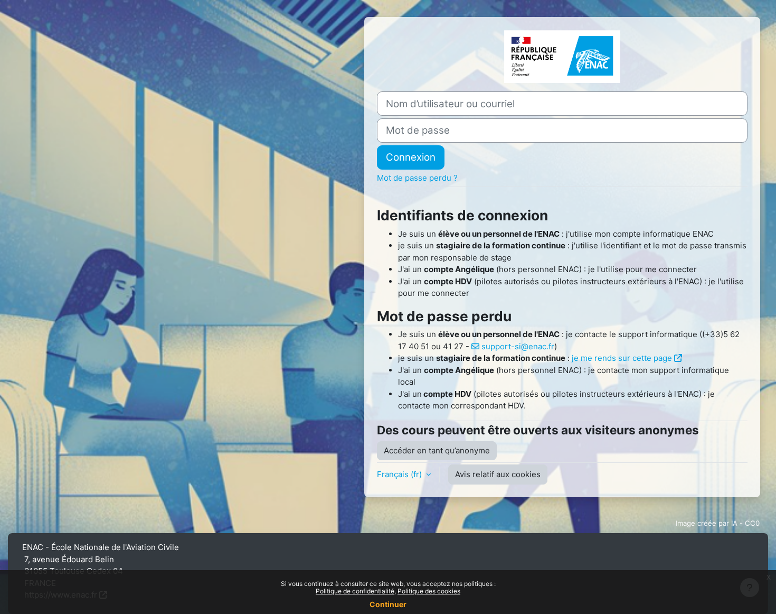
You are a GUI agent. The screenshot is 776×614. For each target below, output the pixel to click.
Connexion (411, 157)
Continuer (388, 604)
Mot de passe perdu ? (417, 178)
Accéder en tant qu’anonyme (437, 450)
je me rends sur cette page (622, 358)
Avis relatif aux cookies (498, 474)
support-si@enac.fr (517, 346)
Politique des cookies (429, 591)
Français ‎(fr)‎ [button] (400, 474)
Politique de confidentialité (355, 591)
